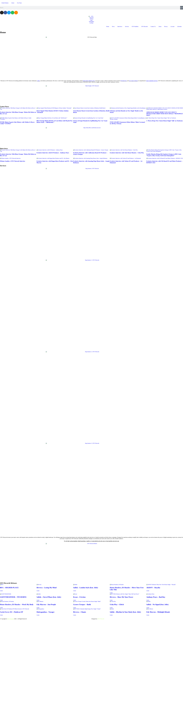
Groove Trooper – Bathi (82, 604)
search (181, 7)
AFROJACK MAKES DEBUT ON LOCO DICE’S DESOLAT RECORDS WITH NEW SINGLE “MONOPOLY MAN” (164, 113)
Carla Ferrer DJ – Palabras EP (11, 612)
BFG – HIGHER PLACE (9, 588)
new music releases (133, 80)
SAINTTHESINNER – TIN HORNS (13, 597)
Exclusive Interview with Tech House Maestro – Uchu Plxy (127, 153)
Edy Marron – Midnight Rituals (158, 612)
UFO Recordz (144, 26)
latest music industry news (89, 80)
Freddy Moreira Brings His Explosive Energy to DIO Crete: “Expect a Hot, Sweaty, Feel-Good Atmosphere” (163, 154)
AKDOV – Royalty (153, 588)
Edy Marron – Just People (46, 604)
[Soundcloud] (16, 12)
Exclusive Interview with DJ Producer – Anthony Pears (53, 153)
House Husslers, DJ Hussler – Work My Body (16, 604)
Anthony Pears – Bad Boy (155, 597)
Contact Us (153, 26)
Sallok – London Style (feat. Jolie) (85, 588)
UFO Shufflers (135, 26)
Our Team (19, 3)
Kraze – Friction (79, 597)
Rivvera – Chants (79, 612)
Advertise (179, 26)
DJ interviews (124, 80)
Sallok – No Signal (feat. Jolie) (157, 604)
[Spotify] (12, 12)
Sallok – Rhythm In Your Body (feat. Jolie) (125, 612)
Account (172, 26)
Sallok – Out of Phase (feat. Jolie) (49, 597)
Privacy (166, 26)
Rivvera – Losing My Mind (46, 588)
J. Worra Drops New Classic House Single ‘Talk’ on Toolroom (164, 121)
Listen (1, 590)
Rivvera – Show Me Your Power (121, 597)
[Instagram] (2, 12)
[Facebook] (5, 12)
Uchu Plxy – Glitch (117, 604)
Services (127, 26)
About (12, 3)
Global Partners (4, 3)
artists (38, 80)
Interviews (119, 26)
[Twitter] (9, 12)
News (113, 26)
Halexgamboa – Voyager (46, 612)
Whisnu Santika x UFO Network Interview (12, 161)
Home (107, 26)
